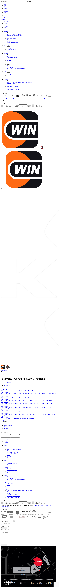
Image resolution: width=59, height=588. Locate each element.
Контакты (6, 24)
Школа (8, 76)
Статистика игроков (12, 57)
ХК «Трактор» (7, 382)
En (4, 15)
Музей (8, 75)
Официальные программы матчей (16, 68)
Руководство (10, 74)
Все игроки (10, 85)
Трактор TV (10, 65)
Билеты (6, 31)
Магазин (6, 12)
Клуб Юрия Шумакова (13, 89)
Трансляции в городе (12, 42)
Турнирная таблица (12, 49)
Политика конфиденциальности (42, 505)
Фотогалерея (10, 67)
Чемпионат (7, 5)
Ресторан (9, 41)
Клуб (5, 9)
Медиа (5, 8)
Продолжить (4, 525)
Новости (6, 4)
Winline (5, 14)
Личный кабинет (8, 22)
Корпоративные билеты (13, 37)
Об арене (6, 26)
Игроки (9, 56)
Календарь (9, 48)
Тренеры (9, 59)
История (6, 11)
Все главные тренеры (12, 86)
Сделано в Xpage (5, 506)
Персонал (9, 60)
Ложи (8, 40)
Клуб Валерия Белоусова (13, 87)
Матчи (8, 50)
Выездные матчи (11, 38)
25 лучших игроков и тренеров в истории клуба (19, 82)
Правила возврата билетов (14, 34)
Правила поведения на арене (14, 35)
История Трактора (11, 83)
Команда (6, 7)
